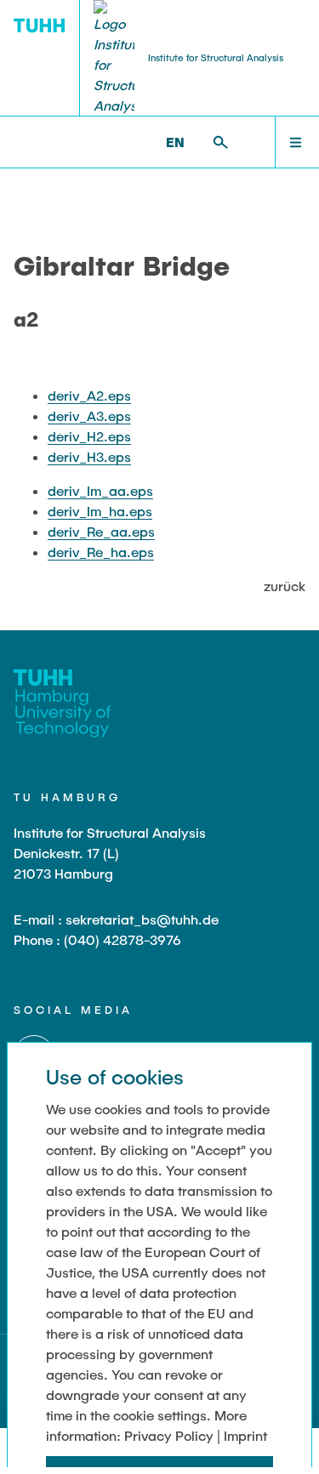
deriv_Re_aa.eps (101, 531)
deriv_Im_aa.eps (100, 490)
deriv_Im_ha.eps (100, 511)
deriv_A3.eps (89, 415)
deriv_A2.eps (89, 395)
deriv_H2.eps (89, 436)
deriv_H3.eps (89, 456)
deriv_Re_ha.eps (101, 552)
